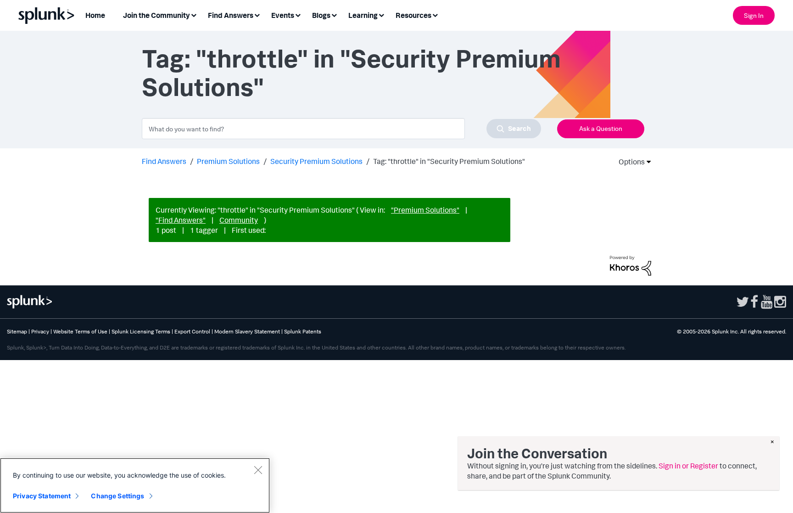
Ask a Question (600, 128)
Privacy (40, 331)
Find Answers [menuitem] (230, 15)
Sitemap (17, 331)
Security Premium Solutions (316, 161)
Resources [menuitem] (413, 15)
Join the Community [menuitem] (156, 15)
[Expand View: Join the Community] (193, 14)
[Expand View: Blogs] (334, 14)
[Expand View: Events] (297, 14)
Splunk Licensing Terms (141, 331)
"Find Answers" (181, 220)
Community (238, 220)
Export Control (192, 331)
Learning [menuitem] (363, 15)
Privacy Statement (42, 496)
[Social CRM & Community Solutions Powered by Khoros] (630, 265)
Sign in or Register (688, 465)
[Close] (257, 469)
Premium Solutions (228, 161)
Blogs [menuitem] (321, 15)
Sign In (754, 15)
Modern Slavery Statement (247, 331)
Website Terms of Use (80, 331)
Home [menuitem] (95, 15)
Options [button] (629, 161)
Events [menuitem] (282, 15)
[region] (135, 485)
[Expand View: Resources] (435, 14)
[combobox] (341, 128)
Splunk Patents (302, 331)
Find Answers (164, 161)
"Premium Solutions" (425, 209)
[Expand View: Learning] (381, 14)
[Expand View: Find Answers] (257, 14)
